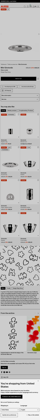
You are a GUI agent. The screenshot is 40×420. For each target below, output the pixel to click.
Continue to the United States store (11, 396)
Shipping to (4, 405)
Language (23, 405)
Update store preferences (9, 415)
